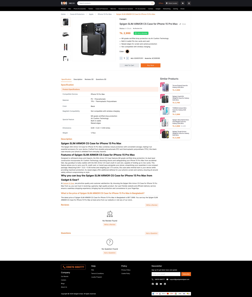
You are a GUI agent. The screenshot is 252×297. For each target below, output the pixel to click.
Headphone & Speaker (125, 9)
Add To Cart (129, 65)
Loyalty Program (96, 277)
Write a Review (151, 205)
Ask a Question (151, 233)
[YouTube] (161, 284)
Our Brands (64, 276)
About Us (64, 287)
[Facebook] (153, 284)
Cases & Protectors (102, 9)
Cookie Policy (125, 273)
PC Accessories (140, 9)
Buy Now (150, 65)
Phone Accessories (80, 9)
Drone (182, 9)
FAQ (92, 270)
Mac (69, 9)
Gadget (158, 9)
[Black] (127, 51)
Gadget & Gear (68, 183)
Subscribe (186, 274)
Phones (63, 9)
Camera (150, 9)
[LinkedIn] (165, 284)
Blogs (63, 283)
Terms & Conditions (97, 273)
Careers (63, 280)
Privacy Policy (125, 270)
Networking (166, 9)
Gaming (175, 9)
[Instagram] (157, 284)
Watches (113, 9)
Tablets (90, 9)
